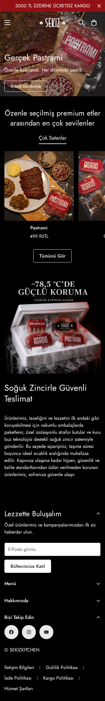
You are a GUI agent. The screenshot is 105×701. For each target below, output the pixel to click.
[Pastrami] (39, 186)
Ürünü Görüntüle (25, 86)
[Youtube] (46, 632)
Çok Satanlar (52, 138)
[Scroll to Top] (94, 670)
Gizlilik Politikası (62, 667)
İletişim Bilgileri (19, 667)
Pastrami (39, 227)
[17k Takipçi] (11, 632)
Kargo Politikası (58, 678)
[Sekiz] (52, 22)
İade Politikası (18, 678)
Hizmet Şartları (18, 688)
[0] (94, 22)
